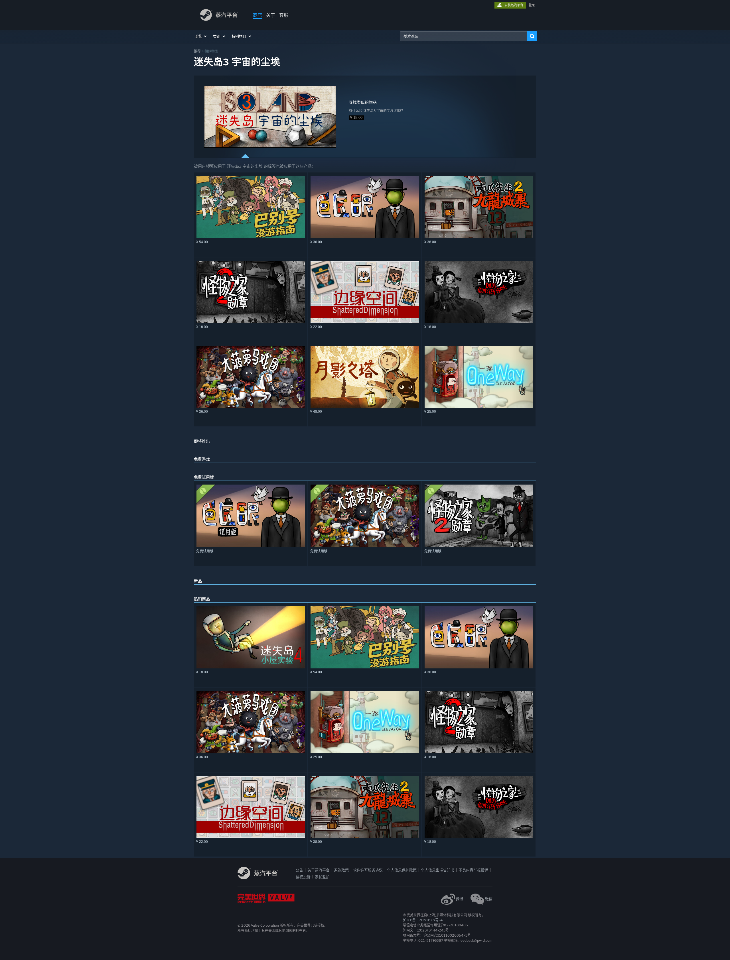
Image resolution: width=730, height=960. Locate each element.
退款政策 (341, 870)
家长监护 (322, 876)
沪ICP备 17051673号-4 (423, 920)
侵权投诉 (303, 876)
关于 (270, 15)
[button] (201, 36)
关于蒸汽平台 (318, 870)
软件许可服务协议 (368, 870)
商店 (257, 15)
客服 (283, 15)
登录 (532, 5)
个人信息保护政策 (402, 870)
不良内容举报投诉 (473, 870)
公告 (299, 870)
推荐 (197, 51)
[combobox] (463, 36)
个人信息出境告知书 (437, 870)
